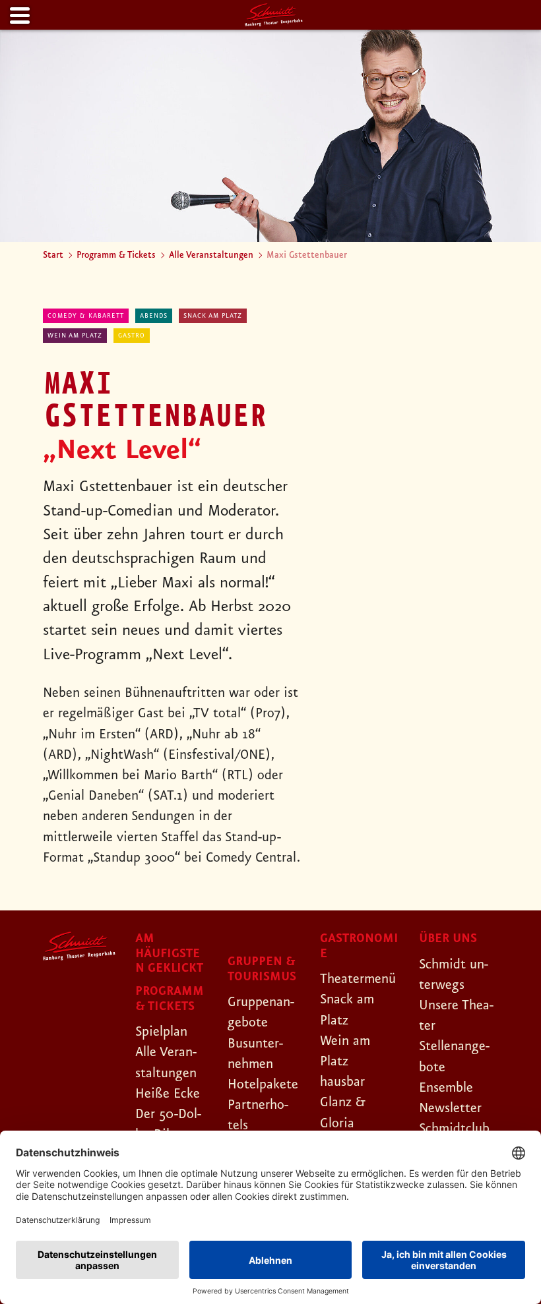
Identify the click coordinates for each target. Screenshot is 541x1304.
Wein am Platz (75, 336)
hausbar (342, 1082)
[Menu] (18, 16)
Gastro (131, 336)
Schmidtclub (454, 1129)
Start (53, 255)
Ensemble (446, 1088)
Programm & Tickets (116, 255)
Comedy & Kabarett (86, 316)
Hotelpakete (263, 1084)
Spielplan (161, 1032)
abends (154, 316)
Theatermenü (358, 979)
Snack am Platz (212, 316)
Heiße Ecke (167, 1094)
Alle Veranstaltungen (211, 255)
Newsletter (450, 1108)
